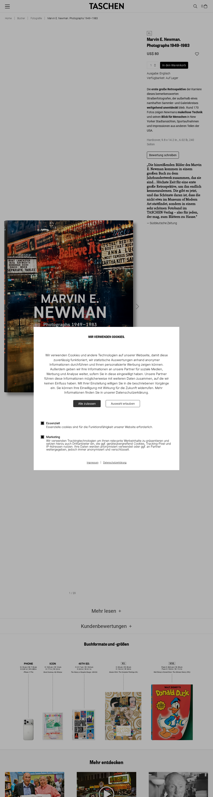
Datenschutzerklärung (114, 462)
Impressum (92, 462)
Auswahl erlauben (123, 403)
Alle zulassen (87, 403)
